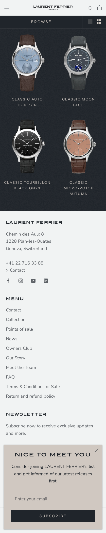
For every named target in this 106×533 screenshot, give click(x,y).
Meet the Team (21, 367)
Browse (41, 21)
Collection (15, 320)
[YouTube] (33, 280)
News (12, 339)
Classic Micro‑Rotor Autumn (79, 188)
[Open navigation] (6, 8)
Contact (17, 270)
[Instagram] (20, 280)
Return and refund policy (30, 396)
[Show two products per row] (99, 21)
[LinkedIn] (46, 280)
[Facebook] (8, 280)
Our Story (15, 358)
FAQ (10, 377)
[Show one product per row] (90, 21)
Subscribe (53, 516)
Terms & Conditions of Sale (33, 387)
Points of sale (19, 329)
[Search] (90, 7)
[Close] (97, 450)
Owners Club (19, 348)
